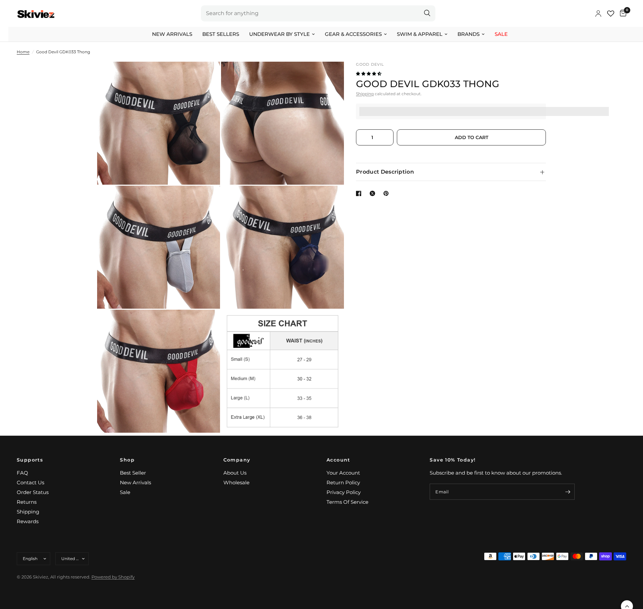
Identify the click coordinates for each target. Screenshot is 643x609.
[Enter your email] (568, 492)
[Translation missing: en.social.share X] (374, 193)
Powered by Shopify (113, 577)
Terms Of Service (347, 502)
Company (237, 460)
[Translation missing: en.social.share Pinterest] (387, 193)
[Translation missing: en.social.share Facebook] (360, 193)
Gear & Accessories (353, 34)
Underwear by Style (279, 34)
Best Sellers (220, 34)
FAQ (22, 473)
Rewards (28, 521)
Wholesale (236, 482)
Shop (127, 460)
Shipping (365, 93)
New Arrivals (172, 34)
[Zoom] (206, 75)
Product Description (385, 172)
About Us (234, 473)
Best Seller (133, 473)
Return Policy (343, 482)
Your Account (343, 473)
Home (23, 51)
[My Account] (598, 13)
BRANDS (468, 34)
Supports (30, 460)
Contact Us (30, 482)
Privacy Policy (344, 492)
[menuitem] (172, 34)
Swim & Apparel (419, 34)
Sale (501, 34)
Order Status (33, 492)
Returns (27, 502)
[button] (369, 73)
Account (338, 460)
